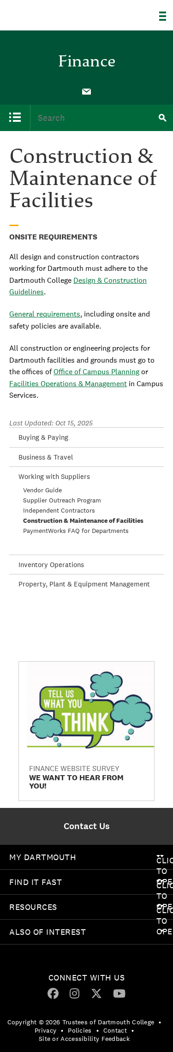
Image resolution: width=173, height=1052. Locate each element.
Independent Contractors (59, 510)
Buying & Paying (43, 437)
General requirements (44, 314)
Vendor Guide (42, 490)
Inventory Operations (51, 564)
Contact (115, 1030)
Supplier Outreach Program (62, 500)
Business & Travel (45, 457)
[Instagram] (74, 992)
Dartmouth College (54, 12)
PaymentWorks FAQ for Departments (76, 530)
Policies (79, 1030)
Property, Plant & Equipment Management (84, 584)
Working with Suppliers (54, 476)
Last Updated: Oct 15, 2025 (51, 422)
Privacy (45, 1030)
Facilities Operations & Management (68, 384)
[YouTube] (119, 992)
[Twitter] (96, 992)
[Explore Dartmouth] (166, 16)
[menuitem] (86, 90)
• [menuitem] (160, 1022)
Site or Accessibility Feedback (84, 1038)
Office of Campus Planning (96, 372)
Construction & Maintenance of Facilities (83, 520)
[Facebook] (53, 992)
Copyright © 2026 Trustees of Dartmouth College (81, 1022)
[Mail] (86, 91)
